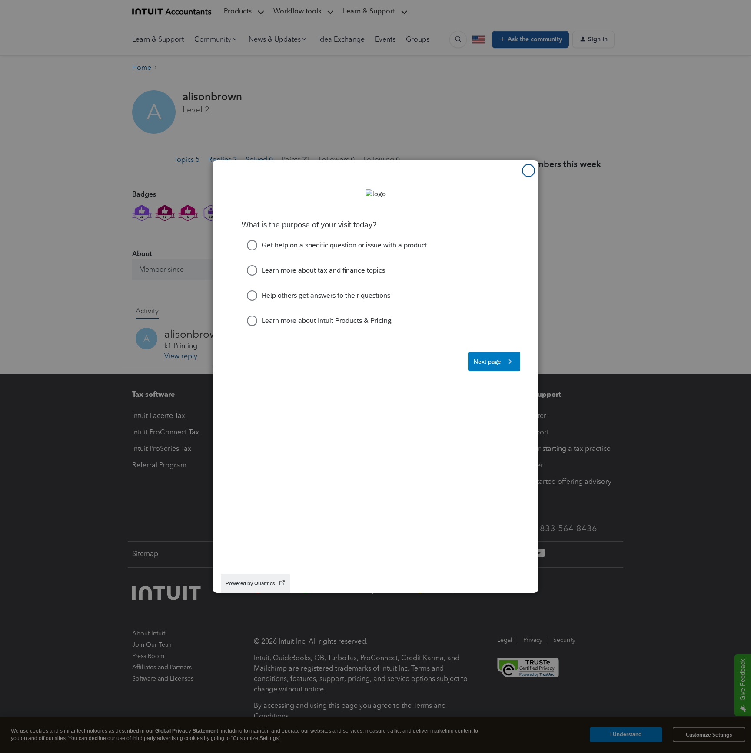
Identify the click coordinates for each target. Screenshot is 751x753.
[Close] (528, 170)
